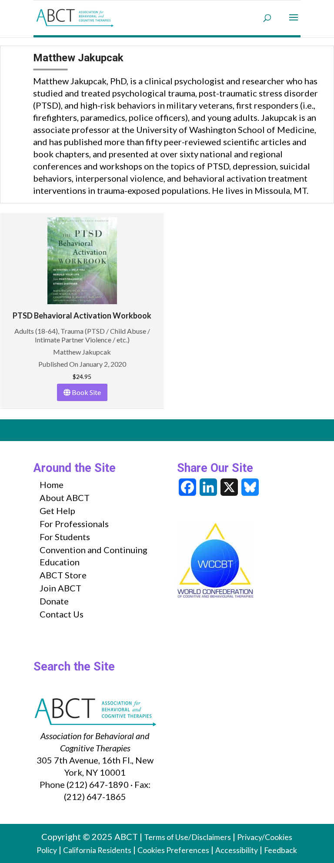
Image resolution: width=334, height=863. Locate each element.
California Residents (97, 850)
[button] (294, 23)
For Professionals (74, 523)
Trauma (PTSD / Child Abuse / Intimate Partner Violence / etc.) (92, 335)
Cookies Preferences (173, 850)
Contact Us (62, 614)
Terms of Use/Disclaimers (187, 837)
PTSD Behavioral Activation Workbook (82, 315)
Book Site (85, 392)
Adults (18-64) (36, 331)
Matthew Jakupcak (82, 352)
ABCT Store (63, 575)
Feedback (280, 850)
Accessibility (236, 850)
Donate (54, 601)
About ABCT (65, 497)
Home (51, 484)
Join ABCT (60, 588)
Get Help (57, 510)
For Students (65, 536)
